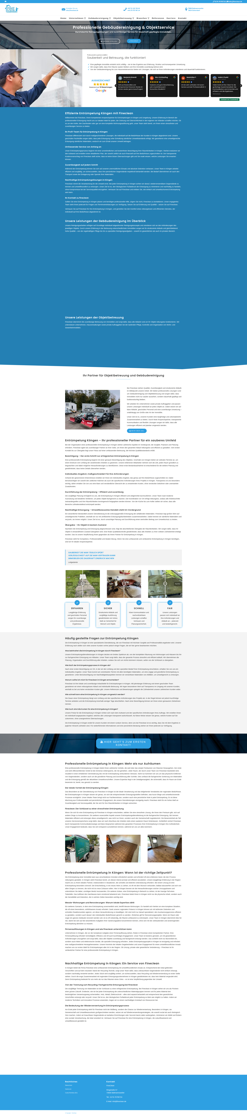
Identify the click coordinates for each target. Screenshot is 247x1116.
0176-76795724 (220, 1)
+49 (128, 8)
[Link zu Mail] (5, 1)
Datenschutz (68, 1085)
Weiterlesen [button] (185, 94)
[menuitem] (63, 18)
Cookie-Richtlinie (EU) (71, 1093)
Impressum (68, 1089)
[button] (240, 85)
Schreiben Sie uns (71, 8)
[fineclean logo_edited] (11, 10)
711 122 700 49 (135, 8)
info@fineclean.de (235, 1)
